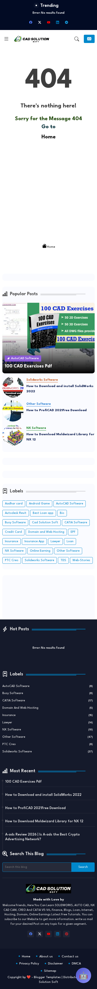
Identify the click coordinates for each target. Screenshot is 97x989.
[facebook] (30, 22)
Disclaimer (55, 963)
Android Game (39, 503)
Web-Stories (81, 560)
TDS (63, 560)
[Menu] (6, 39)
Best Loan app (43, 513)
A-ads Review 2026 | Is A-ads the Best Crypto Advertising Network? (42, 837)
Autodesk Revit (15, 513)
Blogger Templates (47, 977)
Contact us (70, 956)
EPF (73, 531)
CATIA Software (76, 522)
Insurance (11, 541)
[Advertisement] (48, 190)
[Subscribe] (89, 39)
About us (46, 956)
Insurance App (34, 541)
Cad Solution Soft (45, 522)
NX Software (14, 550)
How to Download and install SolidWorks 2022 (59, 388)
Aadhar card (14, 503)
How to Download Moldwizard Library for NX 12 (60, 437)
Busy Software (15, 522)
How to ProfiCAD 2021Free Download (56, 410)
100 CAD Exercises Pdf (23, 782)
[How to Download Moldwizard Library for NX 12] (13, 435)
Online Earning (40, 550)
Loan (70, 541)
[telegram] (66, 22)
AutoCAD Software (69, 503)
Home (48, 137)
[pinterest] (66, 934)
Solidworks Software (39, 560)
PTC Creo (11, 560)
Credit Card (13, 531)
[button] (76, 39)
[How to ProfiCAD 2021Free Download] (13, 411)
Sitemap (50, 970)
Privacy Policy (29, 963)
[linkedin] (57, 22)
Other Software (68, 550)
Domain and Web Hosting (46, 531)
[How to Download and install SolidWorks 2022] (13, 386)
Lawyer (55, 541)
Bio (62, 513)
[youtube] (48, 22)
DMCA (76, 963)
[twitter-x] (39, 22)
